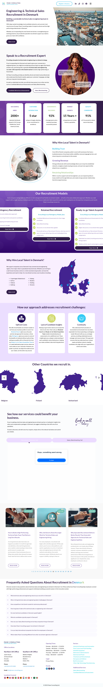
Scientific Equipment (79, 650)
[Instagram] (83, 3)
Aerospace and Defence (79, 659)
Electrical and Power (78, 654)
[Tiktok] (79, 3)
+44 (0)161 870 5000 (10, 666)
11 (51, 571)
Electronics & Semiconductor (81, 652)
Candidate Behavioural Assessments (83, 672)
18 (68, 571)
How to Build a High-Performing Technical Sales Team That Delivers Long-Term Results (19, 535)
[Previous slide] (4, 377)
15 (60, 571)
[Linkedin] (47, 669)
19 (70, 571)
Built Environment (78, 661)
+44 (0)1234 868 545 (29, 666)
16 (63, 571)
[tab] (29, 440)
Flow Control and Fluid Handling (82, 648)
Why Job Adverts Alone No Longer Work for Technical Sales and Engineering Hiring (50, 535)
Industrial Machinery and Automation (83, 646)
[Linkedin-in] (75, 3)
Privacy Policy (50, 661)
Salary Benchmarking (79, 670)
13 (55, 571)
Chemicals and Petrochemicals (81, 656)
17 (65, 571)
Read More (13, 565)
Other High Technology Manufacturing (84, 663)
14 (58, 571)
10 (48, 571)
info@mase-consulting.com (15, 670)
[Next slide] (98, 377)
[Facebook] (86, 3)
